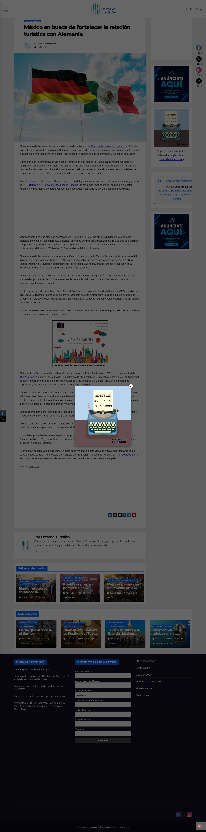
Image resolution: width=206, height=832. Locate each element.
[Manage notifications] (199, 826)
